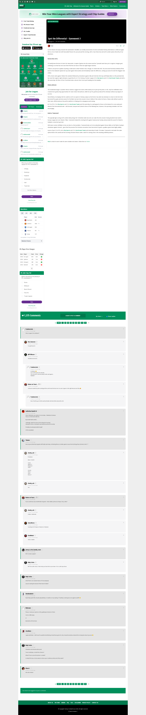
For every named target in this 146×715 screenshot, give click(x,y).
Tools (91, 6)
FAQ (68, 703)
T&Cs (71, 703)
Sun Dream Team (114, 78)
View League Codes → (31, 100)
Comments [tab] (24, 106)
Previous (55, 323)
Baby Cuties (31, 562)
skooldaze (28, 631)
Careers (63, 703)
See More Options (31, 190)
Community (122, 6)
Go (100, 1)
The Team (57, 703)
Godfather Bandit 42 (31, 411)
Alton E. (28, 668)
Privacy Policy (86, 703)
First (58, 322)
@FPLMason (31, 354)
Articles (97, 6)
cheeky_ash (31, 453)
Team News (105, 6)
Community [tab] (39, 106)
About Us (50, 703)
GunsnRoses (31, 523)
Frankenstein (29, 329)
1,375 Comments (32, 315)
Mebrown (28, 608)
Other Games (113, 6)
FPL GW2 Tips (68, 6)
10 (78, 322)
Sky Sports (100, 78)
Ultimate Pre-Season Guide (81, 6)
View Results (31, 200)
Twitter (88, 141)
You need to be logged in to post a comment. (34, 690)
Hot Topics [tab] (31, 106)
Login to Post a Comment (73, 316)
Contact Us (95, 703)
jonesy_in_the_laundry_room (33, 550)
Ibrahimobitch (29, 594)
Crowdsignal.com (32, 202)
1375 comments (61, 41)
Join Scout (122, 1)
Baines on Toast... (33, 384)
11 (82, 322)
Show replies (111, 316)
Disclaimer (78, 703)
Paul (49, 141)
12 (85, 322)
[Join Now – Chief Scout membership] (73, 14)
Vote (32, 196)
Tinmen (28, 440)
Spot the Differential (53, 21)
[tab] (22, 213)
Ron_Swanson (31, 342)
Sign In (115, 1)
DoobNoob (31, 535)
